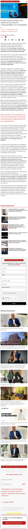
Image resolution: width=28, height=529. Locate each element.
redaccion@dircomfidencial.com (14, 474)
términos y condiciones (12, 293)
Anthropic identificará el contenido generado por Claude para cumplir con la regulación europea (17, 242)
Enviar (14, 303)
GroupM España (4, 510)
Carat (19, 510)
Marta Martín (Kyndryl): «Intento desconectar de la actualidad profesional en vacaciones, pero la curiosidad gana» (16, 226)
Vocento (10, 510)
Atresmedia (8, 507)
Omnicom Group (20, 509)
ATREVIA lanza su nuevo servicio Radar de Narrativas (12, 329)
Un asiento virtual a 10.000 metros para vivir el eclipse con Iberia (17, 233)
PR (1, 27)
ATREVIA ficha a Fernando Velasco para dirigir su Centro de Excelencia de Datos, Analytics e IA (14, 347)
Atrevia (2, 37)
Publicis (6, 509)
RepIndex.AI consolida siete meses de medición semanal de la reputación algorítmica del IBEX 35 (17, 218)
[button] (5, 39)
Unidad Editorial (12, 509)
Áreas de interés (6, 287)
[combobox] (10, 484)
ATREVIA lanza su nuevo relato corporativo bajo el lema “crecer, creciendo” (14, 423)
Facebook (3, 507)
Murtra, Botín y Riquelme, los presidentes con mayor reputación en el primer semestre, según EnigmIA (17, 249)
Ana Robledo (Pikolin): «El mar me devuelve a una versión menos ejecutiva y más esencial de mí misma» (17, 210)
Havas (15, 510)
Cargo (3, 274)
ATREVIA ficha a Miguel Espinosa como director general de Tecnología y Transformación (13, 460)
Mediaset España (16, 507)
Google (22, 507)
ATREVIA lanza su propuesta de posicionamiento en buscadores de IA (14, 441)
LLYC (2, 509)
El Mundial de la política (7, 385)
